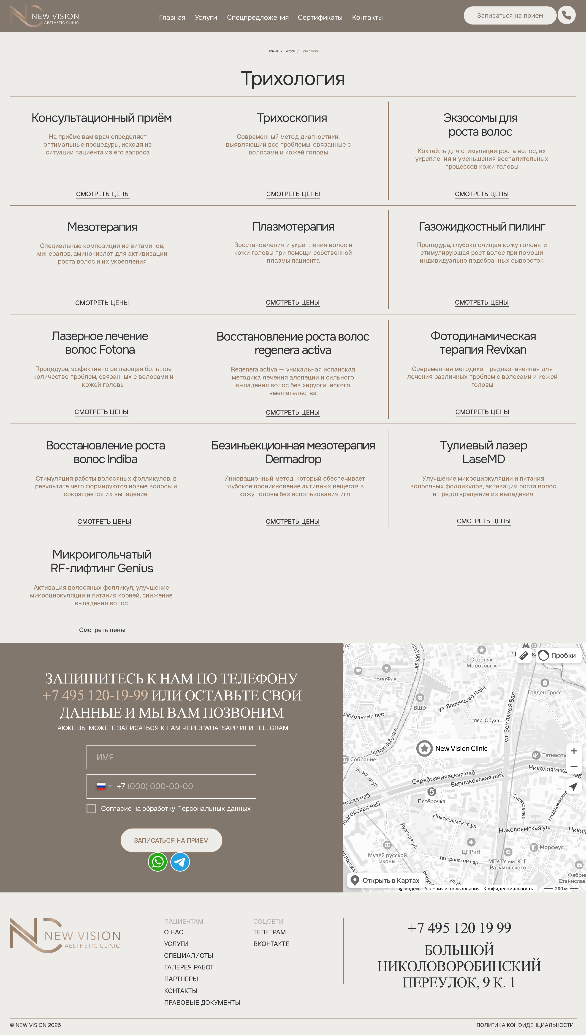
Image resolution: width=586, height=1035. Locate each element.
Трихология (310, 51)
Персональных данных (214, 808)
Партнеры (181, 979)
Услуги (290, 51)
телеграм (269, 932)
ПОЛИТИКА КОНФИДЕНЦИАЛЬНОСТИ (525, 1025)
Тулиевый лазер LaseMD (483, 452)
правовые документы (202, 1002)
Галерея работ (189, 967)
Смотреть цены (102, 303)
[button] (510, 15)
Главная (273, 51)
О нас (173, 932)
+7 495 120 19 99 (459, 925)
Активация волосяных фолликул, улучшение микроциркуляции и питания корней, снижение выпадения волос (101, 595)
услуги (206, 17)
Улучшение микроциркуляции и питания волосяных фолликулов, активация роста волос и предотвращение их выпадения (483, 486)
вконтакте (271, 944)
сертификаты (320, 17)
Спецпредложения (258, 17)
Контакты (181, 991)
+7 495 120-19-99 (95, 693)
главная (172, 17)
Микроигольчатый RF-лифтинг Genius (101, 561)
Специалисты (188, 955)
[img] (44, 17)
